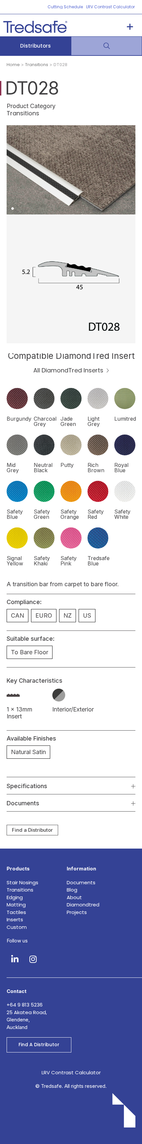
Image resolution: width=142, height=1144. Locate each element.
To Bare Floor (29, 652)
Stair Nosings (22, 882)
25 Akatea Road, (27, 1012)
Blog (72, 889)
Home (13, 64)
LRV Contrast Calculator (71, 1072)
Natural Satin (28, 751)
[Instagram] (33, 959)
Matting (16, 904)
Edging (15, 897)
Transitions (36, 64)
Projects (77, 912)
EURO (43, 615)
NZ (67, 615)
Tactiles (16, 912)
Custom (17, 927)
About (74, 897)
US (87, 615)
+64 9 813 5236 (25, 1004)
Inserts (15, 919)
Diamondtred (83, 904)
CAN (17, 615)
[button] (129, 27)
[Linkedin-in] (15, 959)
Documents (81, 882)
